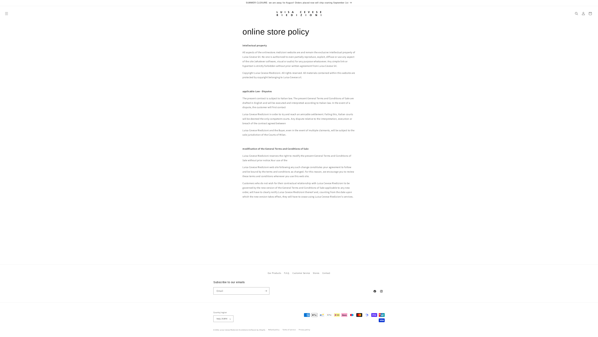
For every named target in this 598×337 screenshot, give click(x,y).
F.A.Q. (287, 273)
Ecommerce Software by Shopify (252, 330)
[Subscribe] (265, 291)
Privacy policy (304, 330)
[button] (6, 13)
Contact (326, 273)
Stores (316, 273)
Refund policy (273, 330)
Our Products (274, 273)
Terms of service (289, 330)
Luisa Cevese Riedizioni (229, 330)
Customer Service (301, 273)
